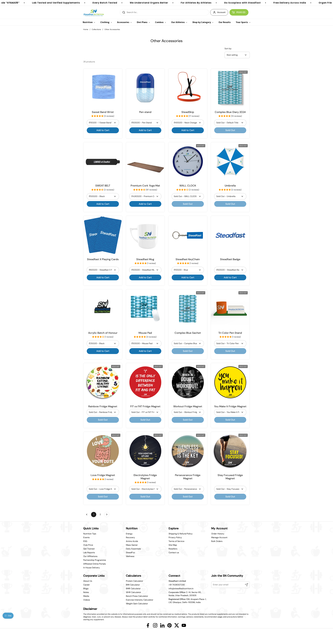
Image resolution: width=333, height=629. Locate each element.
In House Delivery (91, 567)
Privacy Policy (175, 537)
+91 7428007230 (177, 584)
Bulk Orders (216, 541)
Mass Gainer (132, 545)
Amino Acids (132, 541)
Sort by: (228, 48)
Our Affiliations (90, 556)
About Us (87, 581)
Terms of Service (176, 541)
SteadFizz (130, 552)
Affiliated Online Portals (94, 563)
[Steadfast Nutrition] (93, 12)
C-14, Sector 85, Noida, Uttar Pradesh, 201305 (185, 594)
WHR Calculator (133, 592)
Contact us (174, 552)
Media (86, 596)
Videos (86, 599)
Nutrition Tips (89, 533)
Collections (96, 29)
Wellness (130, 556)
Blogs (85, 588)
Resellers (173, 548)
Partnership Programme (94, 560)
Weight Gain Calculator (137, 603)
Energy (129, 533)
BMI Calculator (133, 584)
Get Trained (88, 548)
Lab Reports (89, 552)
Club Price (88, 545)
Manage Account (219, 537)
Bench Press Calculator (137, 596)
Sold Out (230, 130)
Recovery (130, 537)
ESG (85, 541)
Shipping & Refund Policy (181, 533)
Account (221, 12)
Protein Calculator (134, 581)
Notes (86, 592)
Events (86, 537)
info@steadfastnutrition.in (181, 588)
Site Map (173, 545)
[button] (97, 116)
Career (86, 584)
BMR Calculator (133, 588)
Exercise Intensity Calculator (139, 599)
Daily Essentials (133, 548)
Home (85, 29)
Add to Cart (102, 130)
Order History (217, 533)
